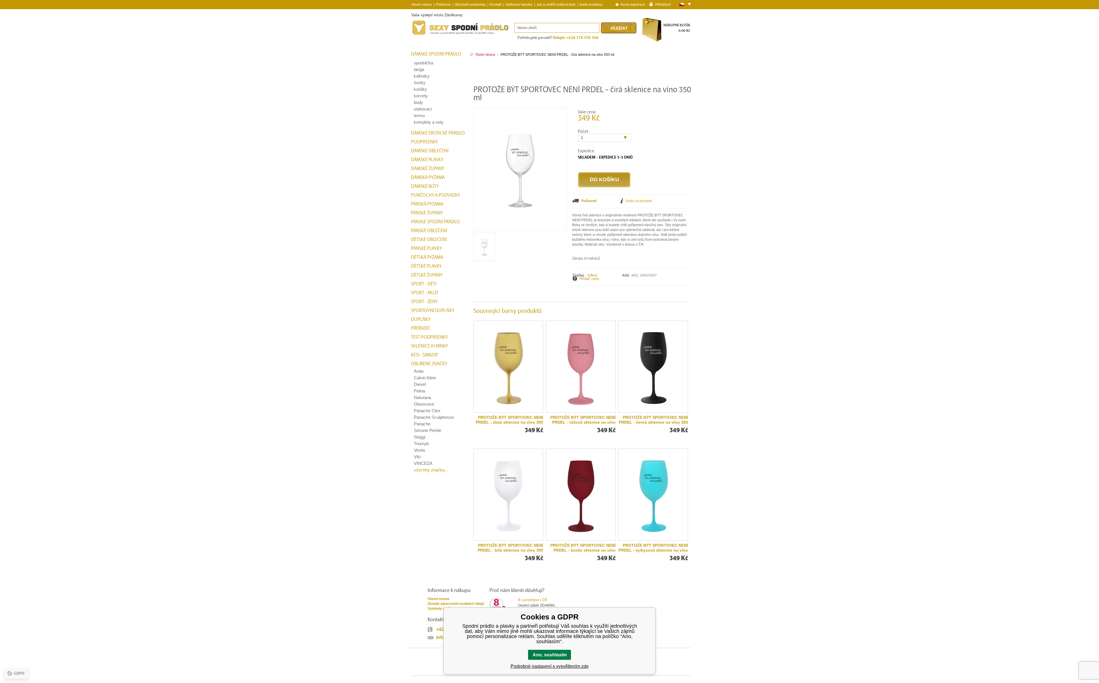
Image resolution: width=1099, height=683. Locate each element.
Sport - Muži (424, 293)
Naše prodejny (591, 4)
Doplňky (420, 319)
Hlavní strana (438, 599)
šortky (420, 82)
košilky (420, 89)
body (418, 102)
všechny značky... (431, 470)
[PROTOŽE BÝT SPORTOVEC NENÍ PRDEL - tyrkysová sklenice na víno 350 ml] (653, 494)
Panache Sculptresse (434, 417)
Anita (418, 371)
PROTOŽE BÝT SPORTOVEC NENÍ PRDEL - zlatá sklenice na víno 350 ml (509, 420)
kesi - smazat (424, 355)
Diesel (420, 384)
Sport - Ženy (424, 301)
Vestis (419, 450)
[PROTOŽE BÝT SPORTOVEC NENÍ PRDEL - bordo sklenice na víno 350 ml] (580, 494)
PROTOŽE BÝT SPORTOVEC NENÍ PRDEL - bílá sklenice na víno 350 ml (510, 548)
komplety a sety (429, 122)
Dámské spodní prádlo (436, 54)
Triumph (421, 443)
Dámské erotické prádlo (438, 133)
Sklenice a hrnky (429, 346)
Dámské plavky (427, 159)
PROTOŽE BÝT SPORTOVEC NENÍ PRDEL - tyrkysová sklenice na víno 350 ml (653, 548)
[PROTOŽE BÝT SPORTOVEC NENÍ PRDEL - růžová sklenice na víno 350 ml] (580, 366)
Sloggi (419, 437)
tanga (419, 69)
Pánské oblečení (429, 230)
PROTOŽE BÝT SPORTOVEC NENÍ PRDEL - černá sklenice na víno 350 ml (653, 420)
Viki (417, 457)
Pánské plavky (426, 248)
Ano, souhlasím (550, 654)
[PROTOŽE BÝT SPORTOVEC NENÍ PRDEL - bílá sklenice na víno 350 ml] (508, 494)
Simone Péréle (427, 430)
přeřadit (420, 328)
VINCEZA (423, 463)
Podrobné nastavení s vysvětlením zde (550, 666)
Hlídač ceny (589, 279)
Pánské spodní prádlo (435, 222)
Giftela (592, 275)
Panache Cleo (427, 410)
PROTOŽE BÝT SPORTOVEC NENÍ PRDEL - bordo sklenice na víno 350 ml (583, 548)
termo (419, 115)
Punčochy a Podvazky (435, 195)
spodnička (423, 63)
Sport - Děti (423, 284)
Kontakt (495, 4)
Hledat (619, 28)
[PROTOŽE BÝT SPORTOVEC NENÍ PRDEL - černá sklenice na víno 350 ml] (653, 366)
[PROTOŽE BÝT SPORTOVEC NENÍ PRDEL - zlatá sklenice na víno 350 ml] (508, 366)
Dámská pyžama (428, 177)
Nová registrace (632, 4)
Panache (422, 424)
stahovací (423, 109)
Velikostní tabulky (518, 4)
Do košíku (604, 179)
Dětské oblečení (429, 239)
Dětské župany (426, 275)
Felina (419, 391)
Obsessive (424, 404)
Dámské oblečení (429, 151)
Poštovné (443, 4)
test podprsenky (429, 337)
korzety (421, 96)
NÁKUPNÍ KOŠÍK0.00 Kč (676, 28)
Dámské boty (425, 186)
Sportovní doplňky (432, 310)
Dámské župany (427, 168)
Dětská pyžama (427, 257)
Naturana (422, 397)
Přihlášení (663, 4)
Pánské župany (427, 213)
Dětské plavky (426, 266)
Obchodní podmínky (470, 4)
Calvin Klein (425, 378)
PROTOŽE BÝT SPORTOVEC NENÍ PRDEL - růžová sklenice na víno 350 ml (583, 420)
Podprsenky (424, 142)
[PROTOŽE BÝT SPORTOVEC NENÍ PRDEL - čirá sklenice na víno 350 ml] (484, 259)
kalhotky (422, 76)
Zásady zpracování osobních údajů (456, 604)
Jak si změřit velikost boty (556, 4)
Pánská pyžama (427, 204)
